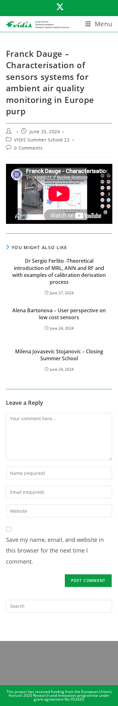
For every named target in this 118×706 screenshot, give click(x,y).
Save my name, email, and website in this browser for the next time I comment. (55, 550)
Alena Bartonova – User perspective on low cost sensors (59, 314)
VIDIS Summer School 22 (42, 140)
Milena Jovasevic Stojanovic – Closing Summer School (59, 355)
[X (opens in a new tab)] (59, 7)
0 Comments (28, 148)
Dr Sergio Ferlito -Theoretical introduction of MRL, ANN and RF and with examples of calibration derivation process (59, 271)
